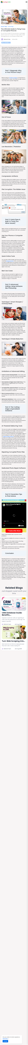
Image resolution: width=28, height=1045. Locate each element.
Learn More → (6, 1038)
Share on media (6, 42)
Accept (5, 1041)
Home (2, 26)
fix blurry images (13, 77)
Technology (10, 26)
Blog (6, 26)
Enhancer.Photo (10, 261)
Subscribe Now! (15, 531)
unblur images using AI (8, 436)
